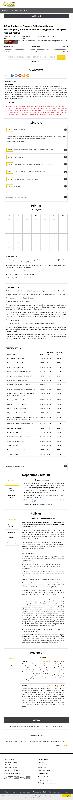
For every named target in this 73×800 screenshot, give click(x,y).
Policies (53, 57)
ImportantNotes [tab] (11, 496)
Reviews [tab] (11, 658)
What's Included (13, 256)
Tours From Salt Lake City (13, 770)
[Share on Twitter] (16, 75)
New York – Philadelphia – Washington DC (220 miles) (30, 164)
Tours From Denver (11, 767)
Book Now (36, 62)
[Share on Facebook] (13, 75)
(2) (15, 41)
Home (5, 22)
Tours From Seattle (11, 765)
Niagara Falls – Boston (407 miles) (23, 179)
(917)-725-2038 (6, 10)
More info (36, 798)
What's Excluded (13, 287)
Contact (66, 792)
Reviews (61, 57)
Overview (11, 57)
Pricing (28, 57)
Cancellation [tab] (12, 519)
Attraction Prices (13, 348)
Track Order (14, 10)
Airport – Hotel (17, 129)
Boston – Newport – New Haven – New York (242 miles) (30, 150)
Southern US (43, 765)
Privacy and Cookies (24, 792)
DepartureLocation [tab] (11, 482)
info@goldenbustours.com (48, 783)
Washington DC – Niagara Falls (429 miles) (26, 172)
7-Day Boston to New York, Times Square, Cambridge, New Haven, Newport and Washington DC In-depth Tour (36, 741)
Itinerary (20, 57)
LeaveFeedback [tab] (12, 665)
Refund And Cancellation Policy (41, 792)
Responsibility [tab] (11, 543)
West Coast (42, 767)
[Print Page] (24, 75)
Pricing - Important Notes (15, 466)
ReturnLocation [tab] (11, 489)
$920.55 (61, 745)
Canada (41, 762)
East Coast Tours (44, 770)
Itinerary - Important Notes (16, 197)
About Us (7, 792)
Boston (14, 186)
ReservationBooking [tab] (12, 526)
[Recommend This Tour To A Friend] (28, 75)
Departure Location (40, 57)
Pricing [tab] (11, 537)
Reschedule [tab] (11, 532)
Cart (21, 10)
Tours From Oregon (11, 762)
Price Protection (57, 792)
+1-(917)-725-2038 (45, 780)
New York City (16, 157)
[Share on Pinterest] (20, 75)
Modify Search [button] (36, 16)
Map (36, 51)
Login (25, 10)
